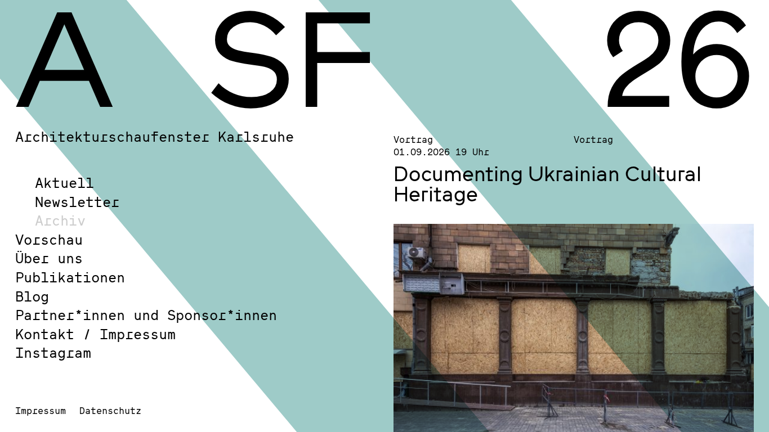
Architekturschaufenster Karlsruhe (154, 136)
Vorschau (49, 239)
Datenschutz (110, 410)
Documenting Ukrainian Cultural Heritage (547, 183)
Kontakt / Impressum (95, 334)
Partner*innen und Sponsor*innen (146, 315)
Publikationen (70, 277)
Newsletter (77, 202)
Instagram (53, 352)
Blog (32, 296)
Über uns (49, 258)
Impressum (40, 410)
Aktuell (64, 182)
